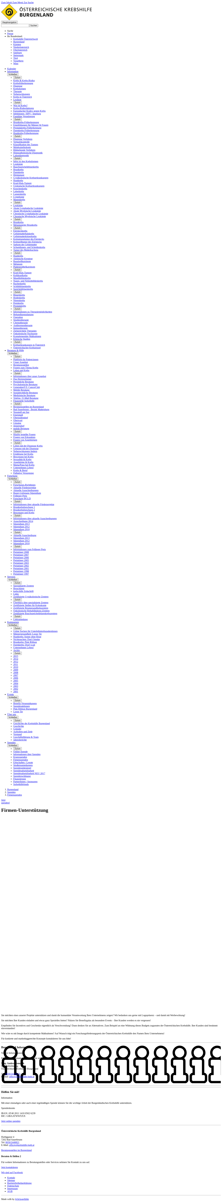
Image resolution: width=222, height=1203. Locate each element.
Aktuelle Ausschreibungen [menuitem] (26, 490)
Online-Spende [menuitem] (20, 751)
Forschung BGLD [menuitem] (22, 498)
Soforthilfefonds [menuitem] (21, 784)
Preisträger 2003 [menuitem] (21, 563)
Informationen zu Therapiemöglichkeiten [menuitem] (32, 311)
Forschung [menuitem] (12, 476)
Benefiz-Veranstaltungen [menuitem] (25, 703)
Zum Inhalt (6, 2)
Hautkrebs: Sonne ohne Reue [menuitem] (27, 636)
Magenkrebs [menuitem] (19, 199)
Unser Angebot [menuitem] (20, 362)
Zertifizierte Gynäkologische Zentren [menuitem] (30, 596)
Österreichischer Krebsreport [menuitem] (27, 347)
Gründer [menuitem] (17, 729)
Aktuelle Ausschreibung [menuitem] (24, 535)
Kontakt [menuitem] (11, 1177)
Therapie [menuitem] (17, 91)
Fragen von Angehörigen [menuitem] (25, 440)
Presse (10, 33)
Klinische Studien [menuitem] (21, 339)
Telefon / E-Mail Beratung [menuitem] (25, 398)
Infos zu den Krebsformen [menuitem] (25, 161)
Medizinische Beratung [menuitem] (24, 395)
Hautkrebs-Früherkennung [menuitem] (26, 133)
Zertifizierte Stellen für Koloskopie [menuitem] (29, 605)
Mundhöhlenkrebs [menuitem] (22, 278)
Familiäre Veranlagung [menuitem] (24, 116)
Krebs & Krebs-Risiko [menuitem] (24, 80)
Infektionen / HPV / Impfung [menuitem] (27, 113)
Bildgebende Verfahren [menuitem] (24, 150)
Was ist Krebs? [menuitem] (20, 105)
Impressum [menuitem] (12, 1188)
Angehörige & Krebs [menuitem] (23, 462)
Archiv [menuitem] (16, 650)
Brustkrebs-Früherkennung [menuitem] (26, 122)
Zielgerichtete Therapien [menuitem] (25, 331)
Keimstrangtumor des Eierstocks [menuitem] (28, 239)
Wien (15, 63)
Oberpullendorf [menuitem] (20, 417)
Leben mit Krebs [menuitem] (21, 370)
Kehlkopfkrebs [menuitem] (20, 275)
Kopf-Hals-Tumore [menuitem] (22, 183)
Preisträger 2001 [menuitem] (21, 568)
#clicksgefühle (22, 1199)
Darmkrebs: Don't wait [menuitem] (24, 645)
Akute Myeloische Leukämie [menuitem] (27, 211)
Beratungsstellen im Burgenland (16, 1150)
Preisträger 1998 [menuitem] (21, 571)
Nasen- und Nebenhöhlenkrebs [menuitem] (28, 281)
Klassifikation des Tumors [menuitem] (25, 144)
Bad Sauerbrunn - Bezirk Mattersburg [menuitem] (31, 409)
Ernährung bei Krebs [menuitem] (23, 454)
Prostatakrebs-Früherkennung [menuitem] (27, 127)
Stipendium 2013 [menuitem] (21, 524)
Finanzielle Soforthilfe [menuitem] (23, 401)
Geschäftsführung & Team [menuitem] (26, 737)
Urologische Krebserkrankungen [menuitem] (28, 186)
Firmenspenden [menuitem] (20, 759)
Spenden (11, 792)
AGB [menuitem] (10, 1191)
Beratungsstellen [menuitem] (21, 365)
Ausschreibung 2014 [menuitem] (23, 521)
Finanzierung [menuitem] (19, 779)
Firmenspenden (14, 795)
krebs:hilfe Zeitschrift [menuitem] (23, 591)
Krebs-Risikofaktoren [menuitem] (23, 108)
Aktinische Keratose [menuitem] (23, 258)
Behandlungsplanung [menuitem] (23, 314)
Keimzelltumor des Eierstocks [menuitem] (27, 242)
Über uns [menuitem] (11, 714)
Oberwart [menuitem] (17, 420)
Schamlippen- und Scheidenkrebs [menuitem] (29, 247)
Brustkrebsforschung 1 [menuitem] (24, 507)
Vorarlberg (18, 61)
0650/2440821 (12, 1142)
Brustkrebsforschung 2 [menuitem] (24, 510)
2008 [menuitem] (15, 672)
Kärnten (17, 44)
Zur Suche (29, 2)
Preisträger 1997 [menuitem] (21, 574)
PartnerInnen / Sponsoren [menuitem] (25, 781)
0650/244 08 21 (13, 1074)
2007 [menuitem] (15, 675)
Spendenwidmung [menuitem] (22, 776)
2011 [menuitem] (15, 664)
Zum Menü (18, 2)
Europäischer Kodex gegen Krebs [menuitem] (29, 111)
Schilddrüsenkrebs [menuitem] (22, 286)
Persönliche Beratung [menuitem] (23, 381)
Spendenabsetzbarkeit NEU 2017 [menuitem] (29, 773)
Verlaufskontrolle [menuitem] (21, 142)
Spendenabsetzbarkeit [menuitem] (23, 770)
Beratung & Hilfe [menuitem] (15, 350)
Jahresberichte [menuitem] (20, 739)
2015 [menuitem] (15, 656)
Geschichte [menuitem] (18, 726)
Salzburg (17, 52)
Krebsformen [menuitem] (19, 88)
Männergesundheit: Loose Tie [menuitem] (27, 634)
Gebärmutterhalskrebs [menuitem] (23, 233)
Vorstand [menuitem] (17, 734)
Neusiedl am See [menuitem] (21, 412)
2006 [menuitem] (15, 678)
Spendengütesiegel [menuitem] (22, 768)
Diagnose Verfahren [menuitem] (22, 139)
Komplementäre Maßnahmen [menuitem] (27, 336)
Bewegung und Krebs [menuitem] (23, 512)
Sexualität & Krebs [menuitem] (22, 459)
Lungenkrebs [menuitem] (19, 194)
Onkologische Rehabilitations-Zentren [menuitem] (31, 610)
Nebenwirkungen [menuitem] (21, 94)
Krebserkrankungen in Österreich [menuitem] (29, 345)
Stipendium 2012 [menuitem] (21, 526)
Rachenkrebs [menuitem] (19, 283)
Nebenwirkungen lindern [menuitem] (25, 451)
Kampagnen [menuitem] (13, 622)
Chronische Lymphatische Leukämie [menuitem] (30, 213)
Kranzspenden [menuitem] (20, 757)
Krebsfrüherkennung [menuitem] (23, 83)
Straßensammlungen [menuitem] (23, 765)
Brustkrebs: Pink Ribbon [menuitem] (25, 642)
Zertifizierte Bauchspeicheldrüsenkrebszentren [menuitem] (35, 613)
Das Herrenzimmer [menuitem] (22, 379)
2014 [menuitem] (15, 659)
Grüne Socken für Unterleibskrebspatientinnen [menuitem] (35, 631)
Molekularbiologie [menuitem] (22, 147)
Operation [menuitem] (18, 317)
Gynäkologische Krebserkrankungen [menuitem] (30, 177)
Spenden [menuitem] (11, 742)
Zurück (17, 77)
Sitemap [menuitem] (11, 1180)
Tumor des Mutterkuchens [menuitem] (25, 250)
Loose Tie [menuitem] (18, 711)
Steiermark (18, 55)
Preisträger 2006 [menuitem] (21, 557)
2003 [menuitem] (15, 686)
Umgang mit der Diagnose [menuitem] (26, 448)
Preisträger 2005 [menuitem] (21, 560)
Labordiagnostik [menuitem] (21, 155)
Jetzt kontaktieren (9, 1167)
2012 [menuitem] (15, 661)
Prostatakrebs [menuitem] (19, 306)
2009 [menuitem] (15, 670)
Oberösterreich (20, 50)
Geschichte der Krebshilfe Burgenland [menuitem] (31, 723)
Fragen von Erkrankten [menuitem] (24, 437)
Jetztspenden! (5, 801)
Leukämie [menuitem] (18, 164)
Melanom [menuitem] (17, 264)
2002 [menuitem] (15, 689)
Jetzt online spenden (10, 1121)
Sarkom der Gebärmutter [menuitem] (25, 244)
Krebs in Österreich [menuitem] (22, 97)
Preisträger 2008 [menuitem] (21, 552)
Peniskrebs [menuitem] (18, 303)
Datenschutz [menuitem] (13, 1186)
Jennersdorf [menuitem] (18, 426)
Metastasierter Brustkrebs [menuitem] (25, 225)
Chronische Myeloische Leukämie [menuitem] (29, 216)
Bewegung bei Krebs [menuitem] (23, 456)
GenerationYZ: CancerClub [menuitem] (26, 387)
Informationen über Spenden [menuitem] (26, 754)
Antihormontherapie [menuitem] (22, 325)
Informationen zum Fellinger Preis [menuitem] (29, 549)
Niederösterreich (21, 47)
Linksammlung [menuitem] (20, 619)
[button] (9, 22)
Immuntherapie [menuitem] (20, 328)
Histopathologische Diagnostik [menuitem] (28, 152)
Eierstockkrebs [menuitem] (20, 231)
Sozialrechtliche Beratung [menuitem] (25, 392)
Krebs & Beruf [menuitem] (20, 470)
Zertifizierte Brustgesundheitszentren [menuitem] (30, 608)
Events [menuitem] (10, 694)
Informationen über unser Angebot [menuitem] (29, 376)
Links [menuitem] (16, 594)
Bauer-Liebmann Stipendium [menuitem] (27, 493)
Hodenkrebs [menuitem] (19, 297)
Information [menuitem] (12, 71)
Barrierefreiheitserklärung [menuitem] (19, 1183)
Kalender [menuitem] (11, 68)
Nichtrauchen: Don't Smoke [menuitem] (26, 639)
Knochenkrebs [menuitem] (20, 188)
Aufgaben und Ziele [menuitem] (22, 731)
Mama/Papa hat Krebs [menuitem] (23, 465)
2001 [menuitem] (15, 691)
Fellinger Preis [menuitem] (20, 495)
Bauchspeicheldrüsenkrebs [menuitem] (26, 167)
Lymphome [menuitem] (18, 197)
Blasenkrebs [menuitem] (19, 295)
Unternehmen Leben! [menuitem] (23, 467)
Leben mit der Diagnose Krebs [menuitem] (28, 446)
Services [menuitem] (11, 576)
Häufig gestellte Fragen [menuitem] (24, 434)
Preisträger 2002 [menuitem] (21, 565)
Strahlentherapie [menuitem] (21, 320)
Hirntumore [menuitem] (18, 175)
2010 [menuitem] (15, 667)
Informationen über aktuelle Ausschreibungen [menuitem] (35, 518)
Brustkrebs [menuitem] (18, 169)
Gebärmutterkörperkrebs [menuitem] (25, 236)
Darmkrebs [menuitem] (18, 172)
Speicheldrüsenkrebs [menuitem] (23, 289)
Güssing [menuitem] (17, 423)
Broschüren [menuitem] (18, 588)
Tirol (15, 58)
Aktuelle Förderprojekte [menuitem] (24, 487)
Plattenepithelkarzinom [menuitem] (24, 266)
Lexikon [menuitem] (17, 99)
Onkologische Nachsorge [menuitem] (25, 333)
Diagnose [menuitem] (17, 86)
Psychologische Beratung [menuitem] (25, 384)
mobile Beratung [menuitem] (21, 428)
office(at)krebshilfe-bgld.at (21, 1076)
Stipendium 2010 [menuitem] (21, 529)
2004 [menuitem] (15, 683)
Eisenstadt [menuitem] (18, 415)
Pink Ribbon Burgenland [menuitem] (25, 709)
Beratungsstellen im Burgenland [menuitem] (28, 406)
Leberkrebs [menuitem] (18, 191)
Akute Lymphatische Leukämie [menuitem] (28, 208)
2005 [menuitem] (15, 680)
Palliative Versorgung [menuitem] (23, 473)
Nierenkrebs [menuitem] (19, 300)
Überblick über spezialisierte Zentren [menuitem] (30, 602)
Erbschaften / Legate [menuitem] (23, 762)
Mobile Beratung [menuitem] (21, 390)
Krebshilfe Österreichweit (25, 39)
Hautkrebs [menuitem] (18, 180)
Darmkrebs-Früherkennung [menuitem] (26, 130)
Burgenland (18, 41)
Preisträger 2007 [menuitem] (21, 555)
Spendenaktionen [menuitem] (21, 706)
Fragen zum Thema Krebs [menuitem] (25, 367)
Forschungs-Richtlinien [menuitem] (24, 485)
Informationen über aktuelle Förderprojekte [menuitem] (33, 504)
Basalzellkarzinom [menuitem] (22, 261)
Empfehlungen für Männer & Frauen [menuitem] (30, 125)
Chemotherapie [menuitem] (20, 322)
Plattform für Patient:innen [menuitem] (25, 359)
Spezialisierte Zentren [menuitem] (23, 585)
